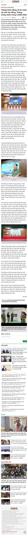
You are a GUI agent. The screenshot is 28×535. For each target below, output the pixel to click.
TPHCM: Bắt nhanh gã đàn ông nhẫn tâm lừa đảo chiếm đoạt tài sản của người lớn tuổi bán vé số (14, 434)
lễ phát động (9, 300)
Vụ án (3, 414)
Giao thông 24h (6, 462)
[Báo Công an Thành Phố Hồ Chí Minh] (15, 1)
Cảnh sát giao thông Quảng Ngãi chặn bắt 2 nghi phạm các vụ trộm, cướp (18, 456)
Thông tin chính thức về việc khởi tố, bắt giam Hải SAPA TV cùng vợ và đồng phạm (18, 441)
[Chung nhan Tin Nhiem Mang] (8, 532)
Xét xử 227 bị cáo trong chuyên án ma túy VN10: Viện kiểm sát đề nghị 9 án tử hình (19, 448)
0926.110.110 (8, 531)
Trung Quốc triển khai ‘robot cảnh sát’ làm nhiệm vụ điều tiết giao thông (18, 487)
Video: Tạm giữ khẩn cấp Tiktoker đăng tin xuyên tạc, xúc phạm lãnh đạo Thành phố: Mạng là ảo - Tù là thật (14, 329)
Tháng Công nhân (13, 301)
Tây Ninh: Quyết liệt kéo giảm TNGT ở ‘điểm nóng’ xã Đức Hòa (19, 494)
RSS (26, 4)
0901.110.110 (14, 531)
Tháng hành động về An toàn (13, 52)
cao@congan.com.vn (9, 527)
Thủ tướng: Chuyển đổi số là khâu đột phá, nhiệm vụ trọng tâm (19, 367)
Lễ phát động (17, 36)
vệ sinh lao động (5, 301)
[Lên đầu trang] (25, 532)
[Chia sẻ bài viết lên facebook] (23, 17)
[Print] (26, 17)
